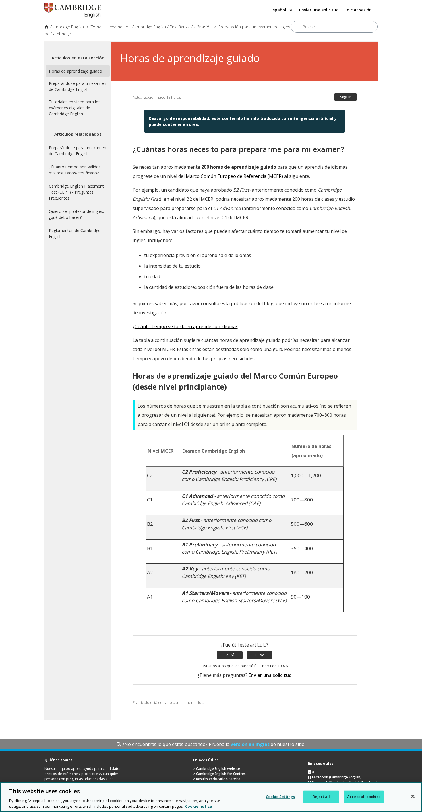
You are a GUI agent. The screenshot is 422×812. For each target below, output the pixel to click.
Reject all (321, 796)
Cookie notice (198, 806)
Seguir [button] (345, 96)
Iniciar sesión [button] (359, 10)
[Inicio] (72, 16)
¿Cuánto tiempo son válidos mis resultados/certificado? (75, 170)
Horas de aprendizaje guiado (75, 71)
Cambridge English (67, 27)
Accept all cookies (363, 796)
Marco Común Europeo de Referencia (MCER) (234, 176)
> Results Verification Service (216, 778)
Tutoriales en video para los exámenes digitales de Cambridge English (74, 107)
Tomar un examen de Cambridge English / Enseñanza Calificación (151, 27)
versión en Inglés (250, 744)
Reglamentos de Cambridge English (74, 233)
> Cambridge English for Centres (219, 773)
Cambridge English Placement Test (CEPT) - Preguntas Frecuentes (76, 192)
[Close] (412, 796)
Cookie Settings (280, 796)
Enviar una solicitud (319, 10)
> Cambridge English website (216, 768)
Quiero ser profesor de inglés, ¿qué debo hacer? (76, 214)
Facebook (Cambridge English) (336, 777)
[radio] (230, 655)
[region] (211, 797)
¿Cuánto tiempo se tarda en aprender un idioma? (185, 326)
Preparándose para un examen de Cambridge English (77, 86)
